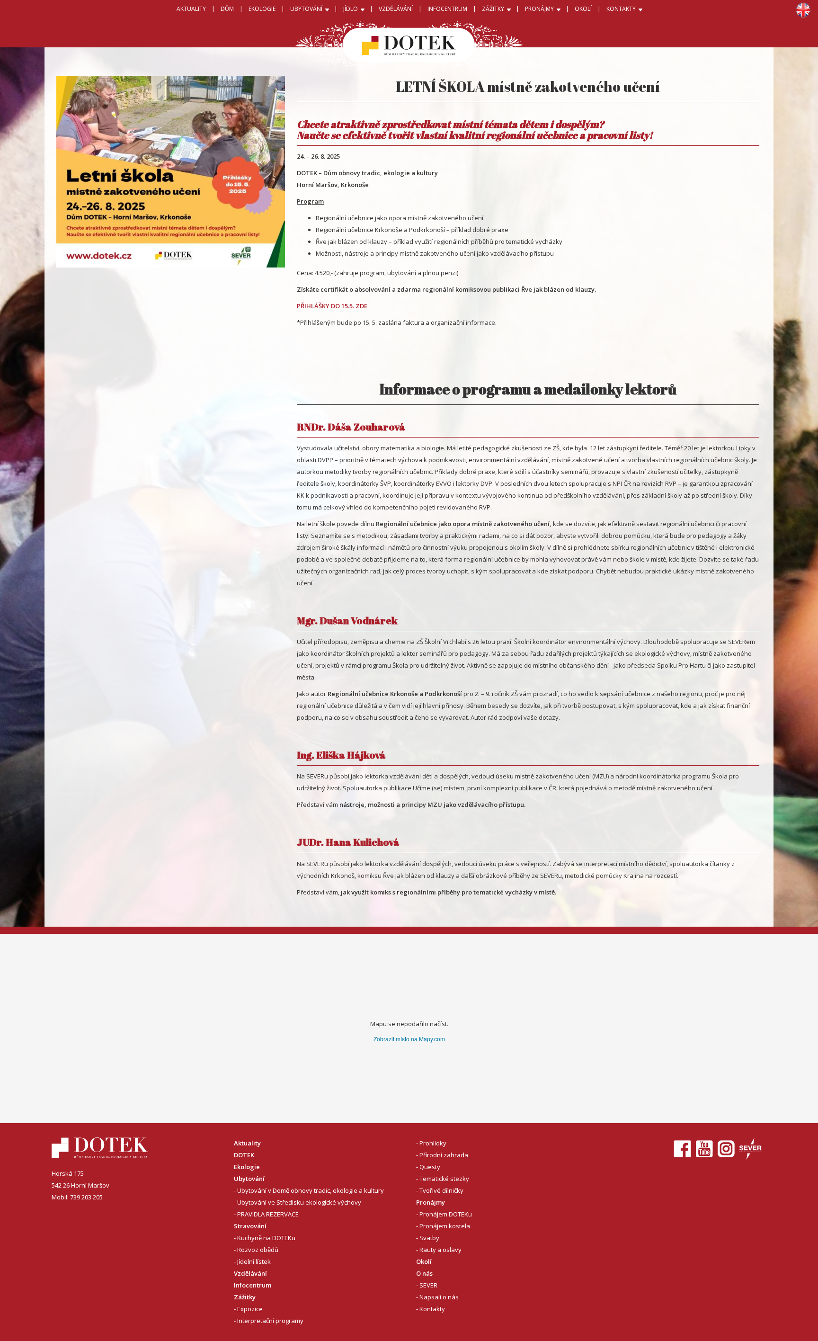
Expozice (250, 1309)
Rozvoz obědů (257, 1249)
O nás (424, 1273)
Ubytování (249, 1178)
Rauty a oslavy (440, 1249)
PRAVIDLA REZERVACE (268, 1214)
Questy (429, 1166)
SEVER (428, 1285)
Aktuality (191, 9)
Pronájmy (430, 1202)
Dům (227, 9)
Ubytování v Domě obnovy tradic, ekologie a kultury (310, 1190)
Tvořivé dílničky (441, 1190)
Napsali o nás (439, 1297)
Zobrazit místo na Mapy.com (409, 1039)
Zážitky (245, 1297)
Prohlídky (432, 1143)
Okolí (583, 9)
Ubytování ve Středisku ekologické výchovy (299, 1202)
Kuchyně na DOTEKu (266, 1238)
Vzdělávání (250, 1273)
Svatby (429, 1238)
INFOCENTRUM (447, 9)
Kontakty (432, 1309)
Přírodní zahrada (443, 1155)
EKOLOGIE (262, 9)
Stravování (250, 1226)
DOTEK (244, 1155)
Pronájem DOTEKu (445, 1214)
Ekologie (247, 1166)
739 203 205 (86, 1197)
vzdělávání (396, 9)
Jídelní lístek (254, 1261)
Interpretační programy (270, 1320)
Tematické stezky (444, 1178)
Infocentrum (252, 1285)
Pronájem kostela (444, 1226)
